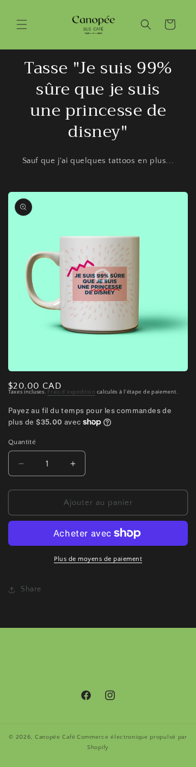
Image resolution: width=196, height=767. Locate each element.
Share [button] (31, 589)
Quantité (22, 442)
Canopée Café (55, 737)
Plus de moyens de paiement (98, 559)
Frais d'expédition (71, 392)
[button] (22, 24)
